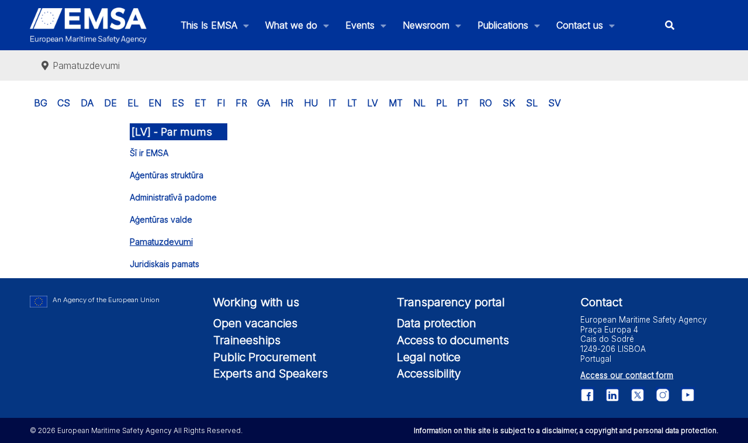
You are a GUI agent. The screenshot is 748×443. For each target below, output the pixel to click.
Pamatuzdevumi (161, 241)
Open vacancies (255, 323)
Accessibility (429, 373)
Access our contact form (626, 375)
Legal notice (428, 357)
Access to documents (453, 340)
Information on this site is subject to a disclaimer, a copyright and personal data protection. (566, 430)
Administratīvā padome (173, 197)
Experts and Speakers (270, 373)
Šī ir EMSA (149, 153)
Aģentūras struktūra (166, 175)
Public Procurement (264, 357)
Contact (601, 302)
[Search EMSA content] (670, 25)
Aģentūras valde (161, 219)
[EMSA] (88, 25)
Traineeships (246, 340)
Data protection (436, 323)
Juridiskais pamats (164, 264)
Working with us (256, 302)
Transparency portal (451, 302)
